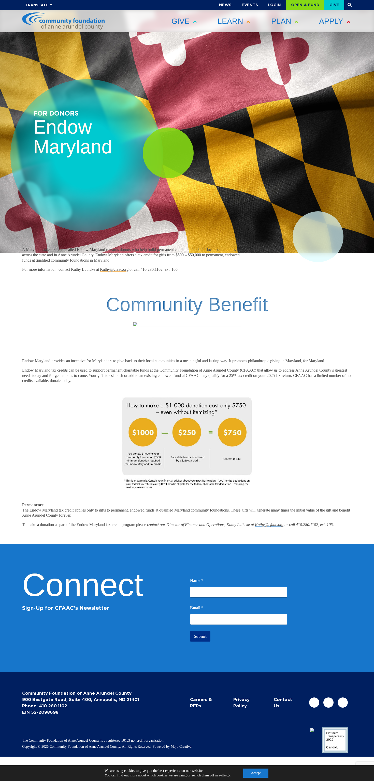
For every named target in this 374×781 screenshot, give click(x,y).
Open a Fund (305, 5)
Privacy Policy (241, 702)
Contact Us (283, 702)
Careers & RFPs (201, 702)
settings (224, 775)
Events (250, 5)
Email (196, 607)
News (225, 5)
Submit (200, 636)
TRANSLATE (37, 5)
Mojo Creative (181, 746)
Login (274, 5)
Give (334, 5)
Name (196, 580)
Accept (256, 773)
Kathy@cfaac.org (114, 269)
